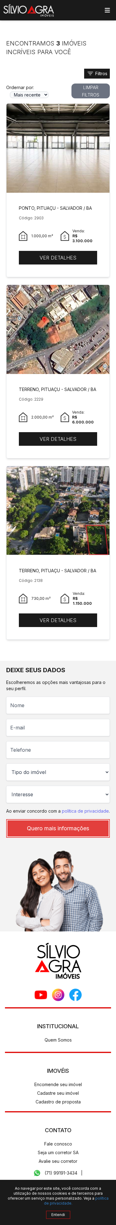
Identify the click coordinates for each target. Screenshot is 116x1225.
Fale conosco (58, 1143)
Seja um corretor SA (58, 1152)
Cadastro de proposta (58, 1101)
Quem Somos (58, 1039)
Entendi (58, 1214)
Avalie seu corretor (58, 1161)
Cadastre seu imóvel (58, 1093)
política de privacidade (85, 811)
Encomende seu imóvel (58, 1084)
